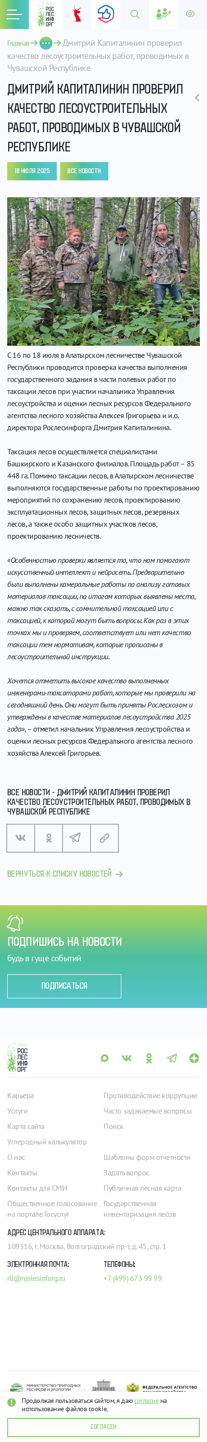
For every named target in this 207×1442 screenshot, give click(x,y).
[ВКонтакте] (20, 838)
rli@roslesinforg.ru (36, 1278)
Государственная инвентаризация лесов (140, 1208)
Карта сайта (26, 1126)
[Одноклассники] (48, 838)
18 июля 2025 (32, 171)
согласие (146, 1400)
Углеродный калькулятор (47, 1141)
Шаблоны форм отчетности (147, 1157)
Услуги (17, 1111)
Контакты (22, 1172)
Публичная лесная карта (142, 1188)
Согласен (103, 1427)
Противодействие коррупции (150, 1095)
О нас (16, 1157)
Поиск (114, 1126)
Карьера (20, 1095)
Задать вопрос (126, 1172)
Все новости (84, 171)
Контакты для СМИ (37, 1188)
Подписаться (64, 986)
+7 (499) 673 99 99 (133, 1278)
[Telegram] (76, 838)
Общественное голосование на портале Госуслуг (52, 1208)
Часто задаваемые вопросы (148, 1111)
